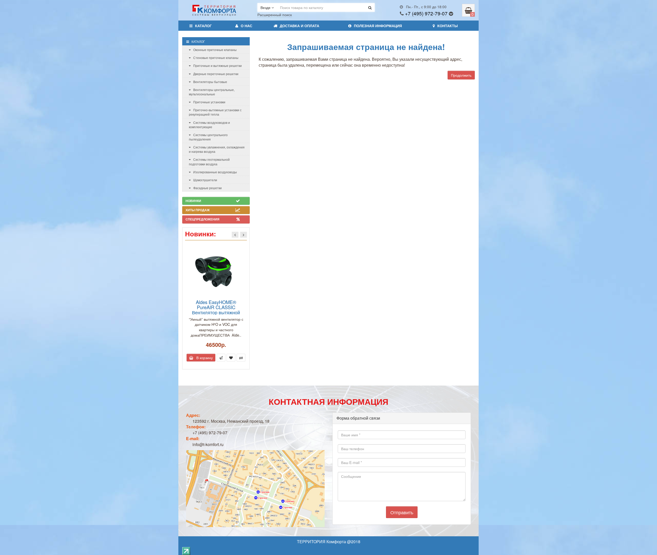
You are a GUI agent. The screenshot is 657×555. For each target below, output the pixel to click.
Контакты (447, 25)
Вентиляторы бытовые (210, 81)
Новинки (193, 200)
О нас (246, 25)
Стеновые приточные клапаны (215, 57)
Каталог (203, 25)
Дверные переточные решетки (215, 74)
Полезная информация (378, 25)
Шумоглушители (205, 180)
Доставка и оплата (299, 25)
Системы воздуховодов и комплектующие (209, 124)
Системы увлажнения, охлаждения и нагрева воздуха (217, 149)
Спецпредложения (202, 219)
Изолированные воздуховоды (215, 172)
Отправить (401, 512)
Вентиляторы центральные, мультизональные (212, 91)
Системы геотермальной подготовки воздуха (209, 161)
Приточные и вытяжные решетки (217, 65)
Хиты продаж (198, 210)
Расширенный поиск (274, 14)
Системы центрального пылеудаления (208, 137)
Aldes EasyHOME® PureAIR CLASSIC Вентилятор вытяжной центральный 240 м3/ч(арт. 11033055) (216, 312)
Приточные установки (209, 102)
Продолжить (461, 75)
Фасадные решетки (207, 188)
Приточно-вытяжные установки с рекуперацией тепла (215, 112)
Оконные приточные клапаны (215, 49)
